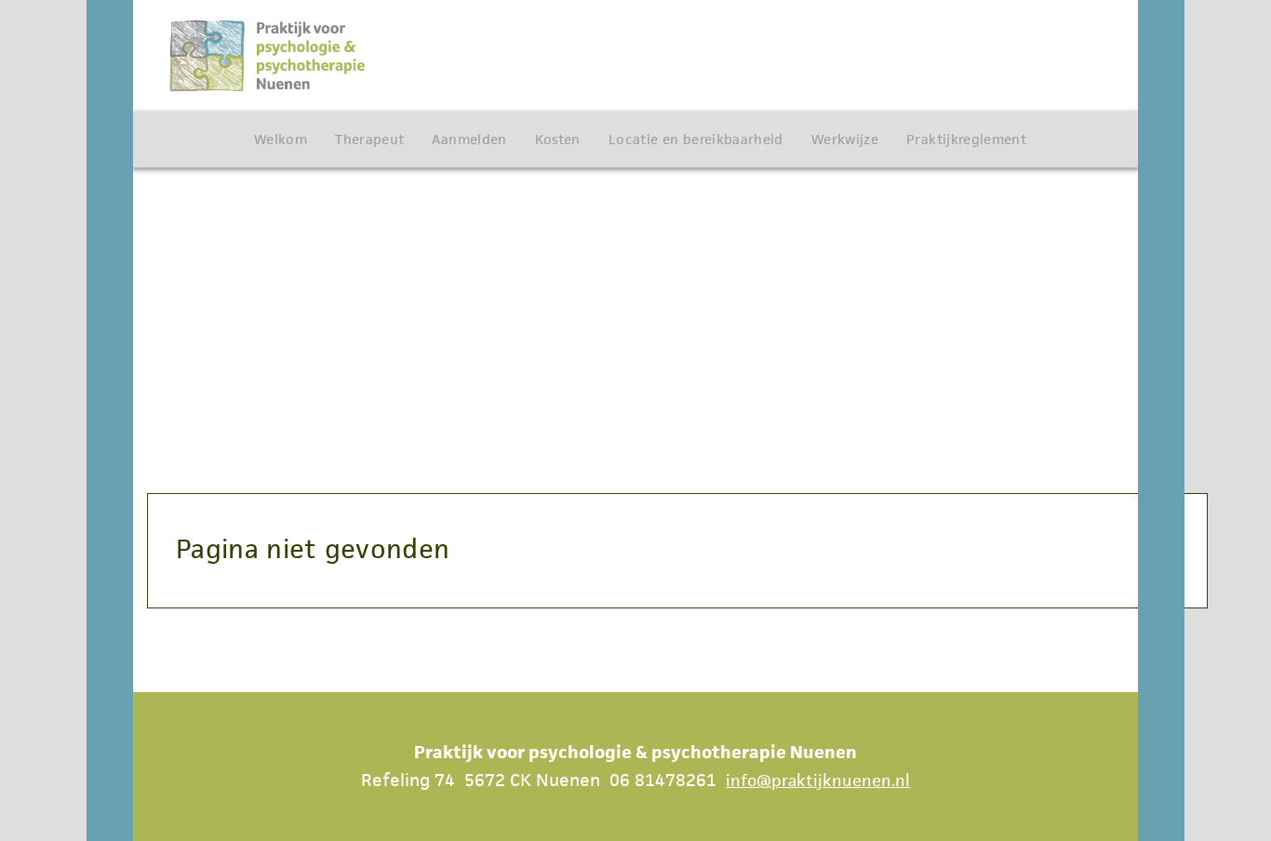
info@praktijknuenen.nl (818, 780)
